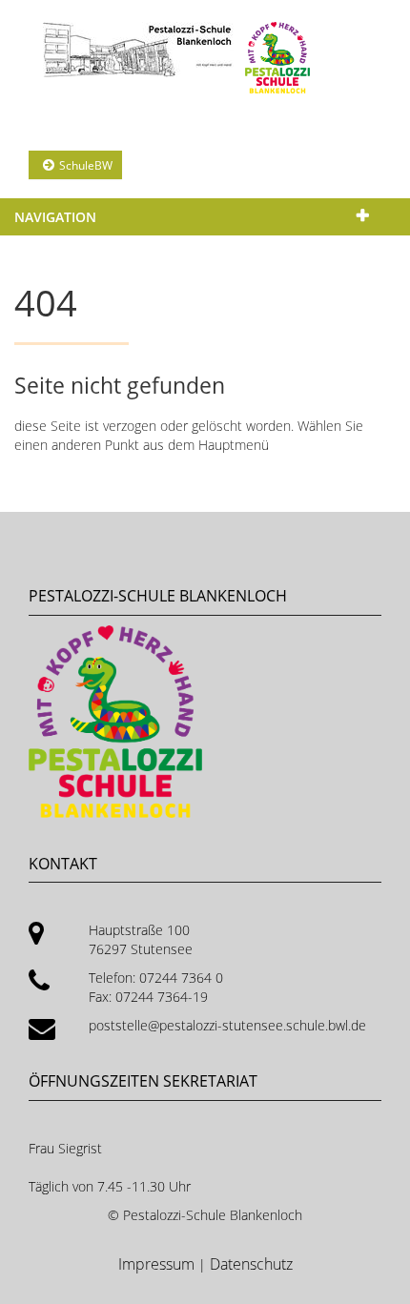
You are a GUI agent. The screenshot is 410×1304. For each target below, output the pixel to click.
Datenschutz (251, 1263)
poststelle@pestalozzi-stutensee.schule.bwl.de (227, 1025)
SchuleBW (86, 165)
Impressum (158, 1263)
